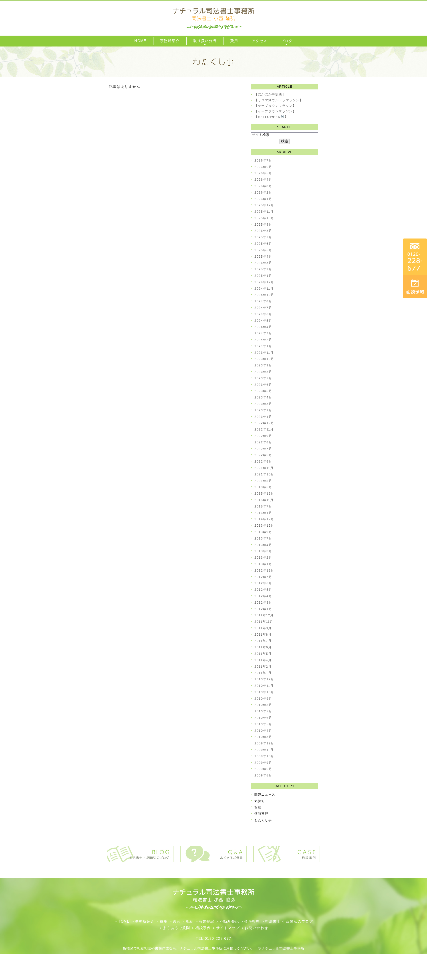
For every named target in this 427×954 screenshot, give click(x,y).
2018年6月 (263, 487)
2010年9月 (263, 698)
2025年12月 (264, 205)
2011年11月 (263, 621)
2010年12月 (264, 679)
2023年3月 (263, 404)
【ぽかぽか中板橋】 (270, 94)
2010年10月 (264, 692)
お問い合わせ (256, 928)
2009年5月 (263, 775)
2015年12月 (264, 493)
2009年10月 (264, 756)
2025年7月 (263, 237)
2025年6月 (263, 243)
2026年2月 (263, 192)
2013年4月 (263, 545)
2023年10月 (264, 359)
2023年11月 (264, 352)
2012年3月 (263, 602)
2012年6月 (263, 583)
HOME (124, 921)
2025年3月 (263, 263)
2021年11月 (264, 468)
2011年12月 (264, 615)
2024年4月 (263, 327)
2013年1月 (263, 564)
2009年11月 (264, 750)
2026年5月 (263, 173)
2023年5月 (263, 391)
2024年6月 (263, 314)
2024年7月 (263, 307)
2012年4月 (263, 596)
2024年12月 (264, 282)
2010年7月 (263, 711)
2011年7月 (263, 641)
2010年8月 (263, 705)
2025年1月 (263, 275)
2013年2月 (263, 557)
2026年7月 (263, 160)
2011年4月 (263, 660)
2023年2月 (263, 410)
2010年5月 (263, 724)
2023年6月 (263, 384)
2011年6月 (263, 647)
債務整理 (261, 813)
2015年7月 (263, 506)
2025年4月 (263, 256)
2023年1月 (263, 416)
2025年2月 (263, 269)
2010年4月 (263, 730)
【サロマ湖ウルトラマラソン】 (278, 100)
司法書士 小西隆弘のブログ (289, 921)
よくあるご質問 (176, 928)
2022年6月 (263, 455)
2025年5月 (263, 250)
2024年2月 (263, 340)
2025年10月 (264, 218)
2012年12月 (264, 570)
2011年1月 (263, 673)
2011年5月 (263, 653)
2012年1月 (263, 609)
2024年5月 (263, 320)
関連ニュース (264, 794)
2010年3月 (263, 737)
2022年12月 (264, 423)
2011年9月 (263, 628)
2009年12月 (264, 743)
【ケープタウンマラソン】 (275, 105)
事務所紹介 (145, 921)
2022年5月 (263, 461)
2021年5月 (263, 481)
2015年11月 (264, 500)
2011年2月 (263, 666)
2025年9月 (263, 224)
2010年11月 (264, 685)
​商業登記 (206, 921)
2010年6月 (263, 718)
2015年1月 (263, 513)
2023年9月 (263, 365)
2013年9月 (263, 532)
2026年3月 (263, 186)
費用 (163, 921)
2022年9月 (263, 436)
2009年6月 (263, 769)
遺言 (176, 921)
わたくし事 (263, 820)
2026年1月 (263, 199)
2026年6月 (263, 167)
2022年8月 (263, 442)
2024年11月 (264, 288)
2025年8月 (263, 230)
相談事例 (203, 928)
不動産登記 (229, 921)
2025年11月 (264, 211)
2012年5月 (263, 589)
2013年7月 (263, 538)
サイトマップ (228, 928)
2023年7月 (263, 378)
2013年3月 (263, 551)
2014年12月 (264, 519)
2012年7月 (263, 577)
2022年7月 (263, 449)
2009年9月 (263, 762)
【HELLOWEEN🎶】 (271, 117)
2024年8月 (263, 301)
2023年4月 (263, 397)
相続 (257, 807)
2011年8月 (263, 634)
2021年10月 (264, 474)
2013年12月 (264, 525)
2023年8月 (263, 372)
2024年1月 (263, 346)
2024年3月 (263, 333)
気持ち (259, 801)
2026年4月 (263, 179)
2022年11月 (264, 429)
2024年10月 (264, 295)
